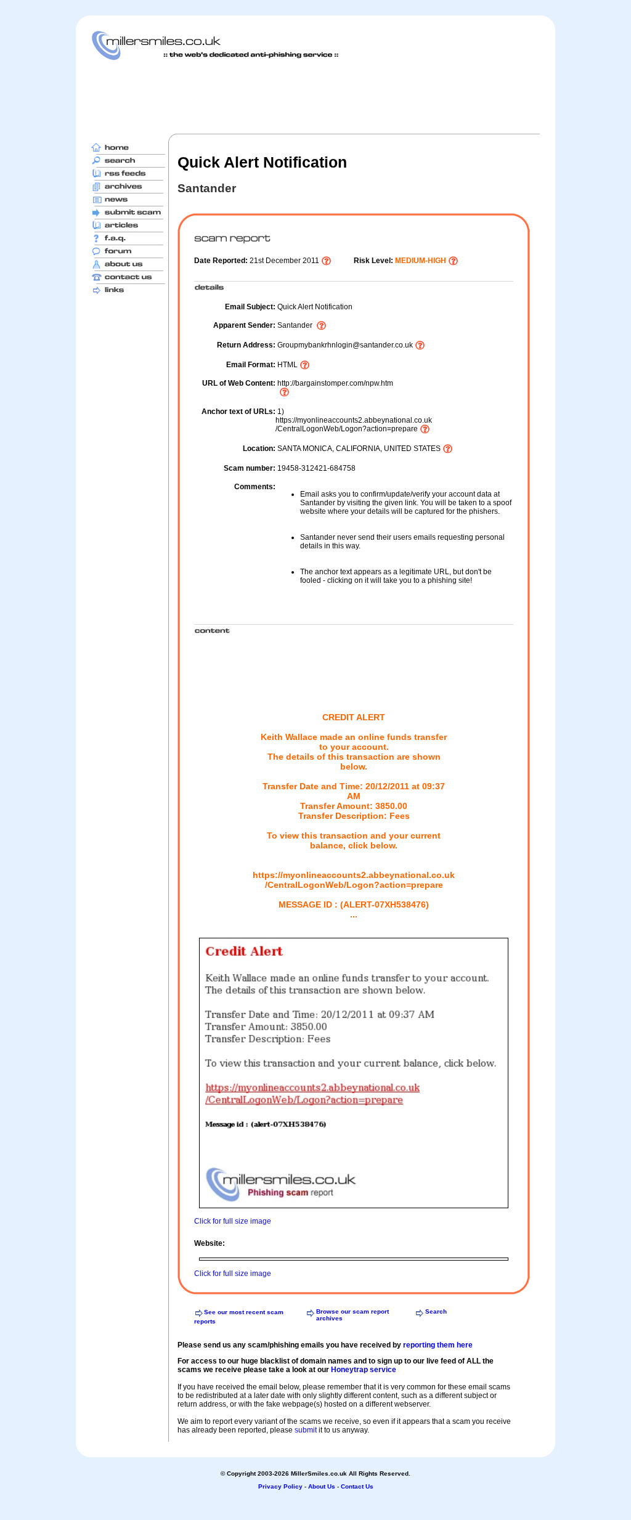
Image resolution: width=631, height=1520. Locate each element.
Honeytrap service (363, 1369)
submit (306, 1430)
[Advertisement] (315, 96)
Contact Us (357, 1486)
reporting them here (438, 1345)
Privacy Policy (280, 1486)
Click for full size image (232, 1221)
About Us (321, 1486)
